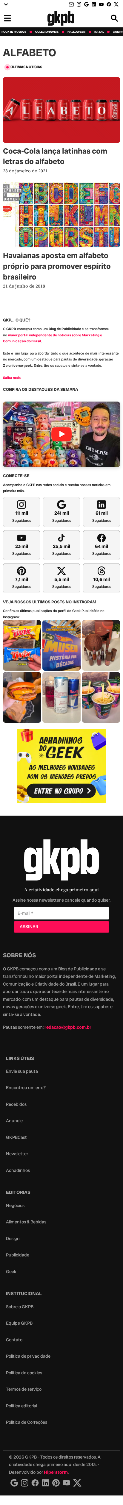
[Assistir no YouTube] (61, 434)
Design (13, 1239)
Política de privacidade (28, 1356)
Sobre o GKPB (19, 1307)
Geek (11, 1272)
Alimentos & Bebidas (26, 1222)
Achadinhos (18, 1170)
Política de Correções (26, 1422)
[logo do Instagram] (14, 1483)
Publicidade (17, 1255)
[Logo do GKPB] (61, 861)
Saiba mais (12, 377)
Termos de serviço (23, 1389)
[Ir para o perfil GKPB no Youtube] (101, 4)
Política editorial (21, 1406)
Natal (99, 31)
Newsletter (17, 1154)
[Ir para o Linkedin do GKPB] (94, 4)
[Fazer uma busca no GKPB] (114, 18)
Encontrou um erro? (26, 1088)
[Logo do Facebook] (35, 1483)
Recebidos (16, 1104)
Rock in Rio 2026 (13, 31)
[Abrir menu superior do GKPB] (6, 4)
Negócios (15, 1206)
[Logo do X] (77, 1483)
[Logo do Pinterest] (56, 1483)
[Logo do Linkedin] (45, 1483)
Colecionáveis (47, 31)
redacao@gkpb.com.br (67, 1027)
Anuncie (14, 1121)
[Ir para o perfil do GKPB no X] (116, 4)
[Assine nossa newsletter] (72, 4)
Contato (14, 1340)
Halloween (76, 31)
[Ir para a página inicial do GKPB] (61, 18)
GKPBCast (16, 1137)
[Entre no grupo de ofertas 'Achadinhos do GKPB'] (61, 766)
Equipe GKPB (19, 1323)
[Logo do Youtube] (66, 1483)
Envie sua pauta (22, 1071)
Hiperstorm (56, 1472)
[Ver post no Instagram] (22, 645)
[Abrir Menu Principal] (7, 18)
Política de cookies (24, 1373)
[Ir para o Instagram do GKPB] (79, 4)
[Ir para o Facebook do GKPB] (109, 4)
